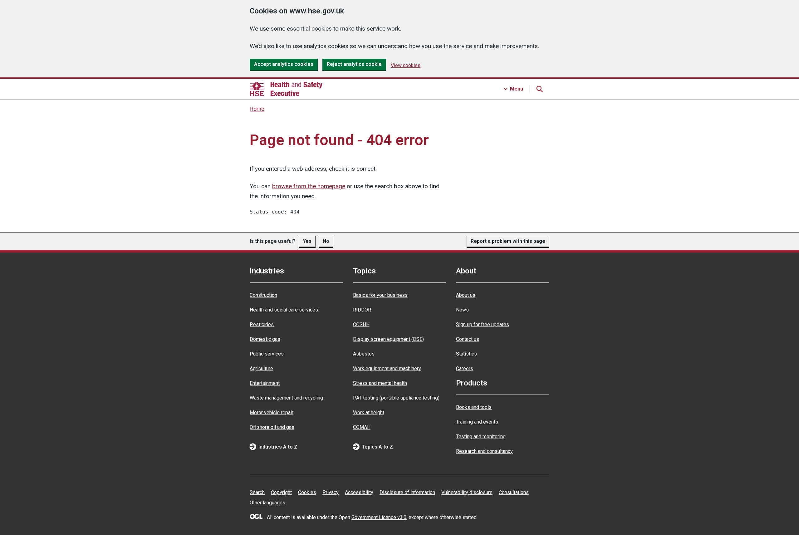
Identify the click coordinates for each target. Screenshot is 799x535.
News (462, 310)
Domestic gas (265, 339)
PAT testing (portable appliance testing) (396, 398)
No (326, 241)
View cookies (405, 65)
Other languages (267, 503)
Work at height (368, 412)
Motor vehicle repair (271, 412)
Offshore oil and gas (272, 427)
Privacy (330, 492)
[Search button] (539, 89)
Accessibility (359, 492)
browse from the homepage (308, 186)
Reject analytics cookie (354, 64)
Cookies (307, 492)
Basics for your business (380, 295)
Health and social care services (284, 310)
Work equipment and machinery (387, 368)
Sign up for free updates (482, 324)
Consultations (514, 492)
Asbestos (364, 354)
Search (257, 492)
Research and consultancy (484, 451)
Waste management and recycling (286, 398)
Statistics (466, 354)
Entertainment (265, 383)
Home (257, 109)
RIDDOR (362, 310)
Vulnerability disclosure (467, 492)
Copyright (281, 492)
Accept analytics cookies (283, 64)
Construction (263, 295)
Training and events (477, 422)
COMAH (361, 427)
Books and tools (474, 407)
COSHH (361, 324)
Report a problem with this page (508, 241)
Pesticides (262, 324)
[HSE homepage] (286, 89)
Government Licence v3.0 (378, 517)
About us (465, 295)
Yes (307, 241)
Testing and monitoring (481, 436)
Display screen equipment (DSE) (388, 339)
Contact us (467, 339)
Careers (464, 368)
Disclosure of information (407, 492)
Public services (267, 354)
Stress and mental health (380, 383)
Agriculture (261, 368)
